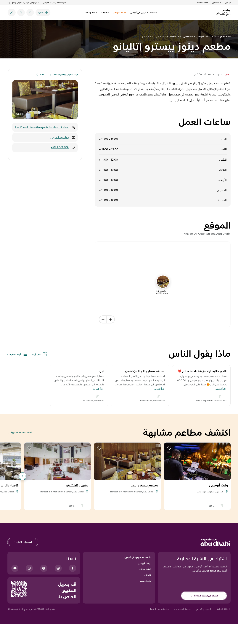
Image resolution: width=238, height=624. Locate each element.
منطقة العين (216, 2)
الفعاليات (147, 575)
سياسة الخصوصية (182, 609)
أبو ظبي (228, 2)
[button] (37, 74)
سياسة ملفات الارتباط (159, 609)
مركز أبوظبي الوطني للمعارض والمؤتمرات (23, 2)
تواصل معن (145, 581)
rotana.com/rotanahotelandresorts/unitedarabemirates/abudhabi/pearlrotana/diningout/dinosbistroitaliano (42, 127)
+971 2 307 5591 (60, 147)
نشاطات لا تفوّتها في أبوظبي (137, 557)
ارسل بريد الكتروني (59, 137)
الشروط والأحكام (203, 609)
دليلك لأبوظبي (144, 563)
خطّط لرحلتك (145, 569)
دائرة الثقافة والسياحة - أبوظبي (54, 2)
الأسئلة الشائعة (224, 609)
